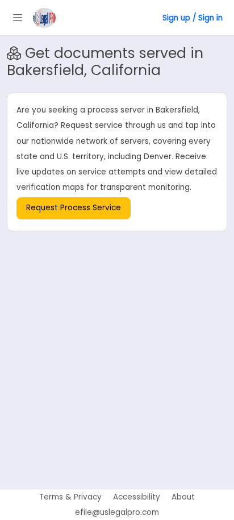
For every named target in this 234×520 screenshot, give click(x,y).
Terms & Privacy (70, 497)
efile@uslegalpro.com (117, 512)
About (183, 497)
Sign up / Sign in (192, 18)
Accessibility (136, 497)
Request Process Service (73, 207)
